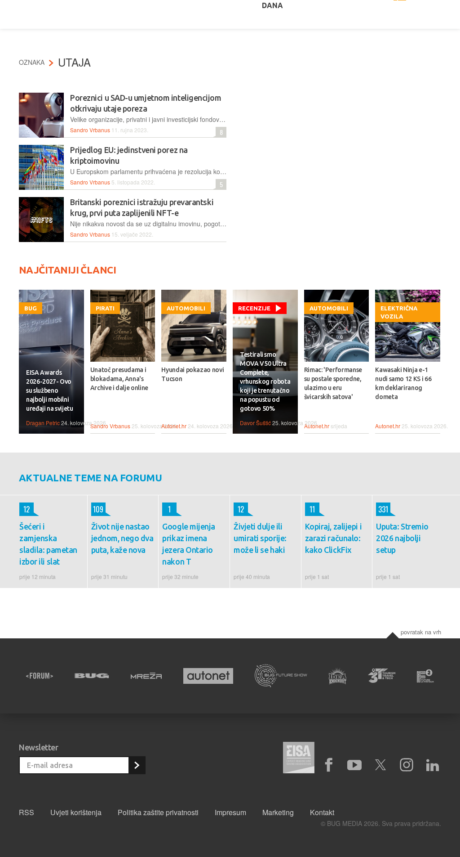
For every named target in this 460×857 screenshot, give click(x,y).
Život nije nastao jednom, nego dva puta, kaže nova (122, 538)
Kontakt (322, 812)
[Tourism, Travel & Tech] (381, 676)
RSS (26, 812)
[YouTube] (354, 765)
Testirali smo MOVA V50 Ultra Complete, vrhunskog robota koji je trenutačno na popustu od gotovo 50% (265, 381)
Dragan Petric (43, 422)
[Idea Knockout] (338, 676)
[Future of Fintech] (425, 676)
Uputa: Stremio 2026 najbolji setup (402, 538)
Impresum (230, 812)
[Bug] (91, 675)
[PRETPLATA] (136, 765)
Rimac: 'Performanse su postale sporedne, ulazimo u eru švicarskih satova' (333, 383)
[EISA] (298, 759)
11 (310, 509)
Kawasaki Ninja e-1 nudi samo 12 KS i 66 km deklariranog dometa (403, 383)
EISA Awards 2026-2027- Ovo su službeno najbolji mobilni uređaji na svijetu (49, 390)
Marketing (278, 812)
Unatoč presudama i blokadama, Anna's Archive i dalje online (119, 378)
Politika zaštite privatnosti (158, 812)
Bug (30, 308)
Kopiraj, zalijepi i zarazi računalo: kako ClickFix (333, 538)
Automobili (186, 308)
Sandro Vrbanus (90, 130)
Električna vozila (398, 312)
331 (382, 509)
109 (97, 509)
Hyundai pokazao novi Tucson (192, 374)
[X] (380, 765)
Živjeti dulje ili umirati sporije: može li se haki (260, 538)
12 (24, 509)
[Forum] (39, 676)
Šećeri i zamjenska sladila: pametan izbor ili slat (48, 544)
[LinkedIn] (432, 765)
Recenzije (254, 308)
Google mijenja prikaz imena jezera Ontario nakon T (188, 544)
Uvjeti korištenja (76, 812)
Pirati (105, 308)
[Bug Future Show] (281, 676)
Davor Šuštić (255, 422)
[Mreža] (146, 676)
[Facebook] (328, 765)
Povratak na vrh (421, 632)
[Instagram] (406, 765)
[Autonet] (208, 676)
